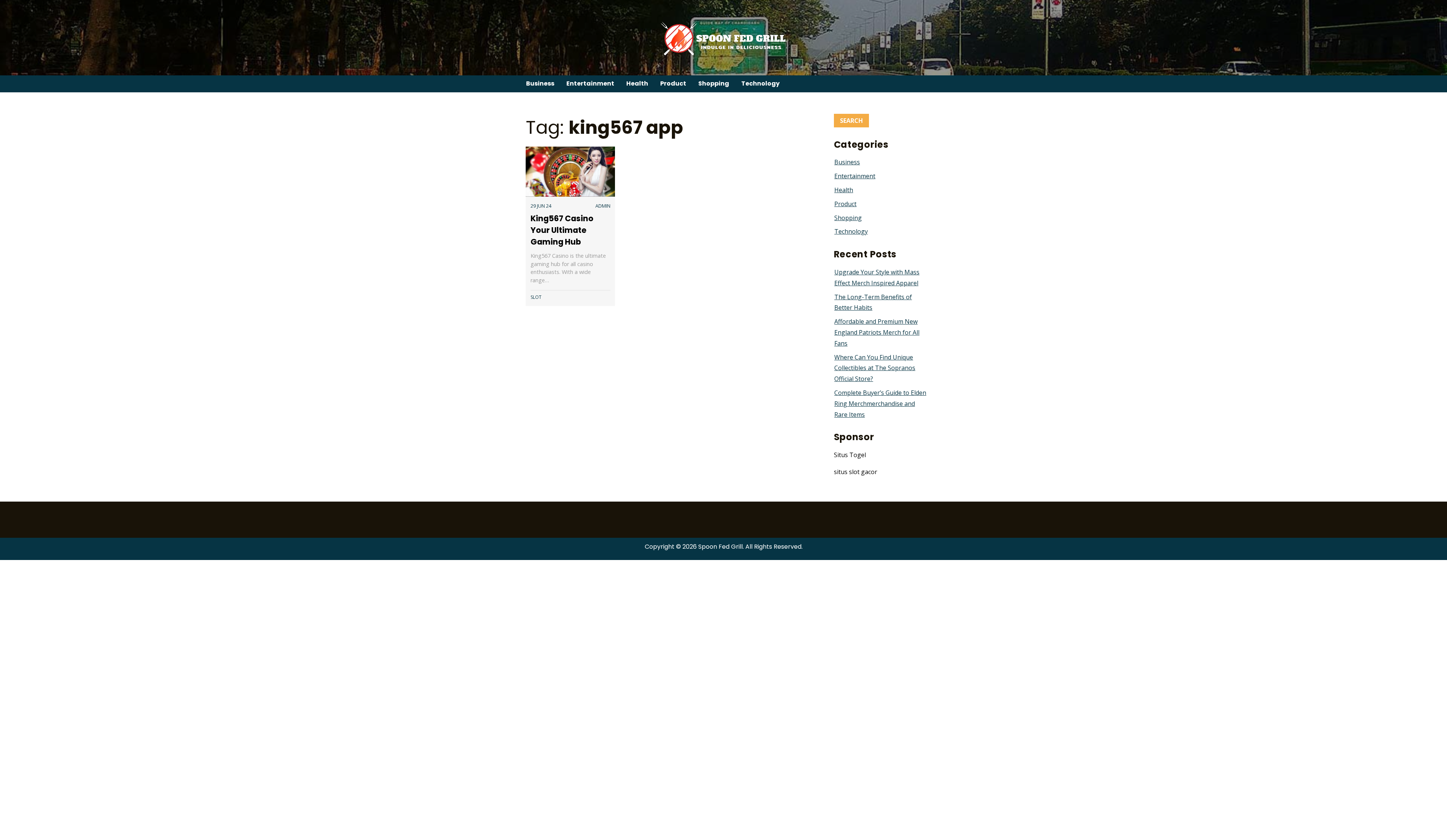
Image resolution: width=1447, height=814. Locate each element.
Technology (760, 83)
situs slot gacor (855, 472)
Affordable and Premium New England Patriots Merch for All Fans (876, 332)
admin (602, 205)
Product (673, 83)
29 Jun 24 (541, 205)
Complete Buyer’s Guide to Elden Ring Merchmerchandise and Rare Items (880, 404)
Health (637, 83)
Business (540, 83)
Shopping (713, 83)
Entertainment (590, 83)
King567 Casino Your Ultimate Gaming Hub (562, 230)
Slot (536, 297)
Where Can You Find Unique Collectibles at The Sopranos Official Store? (874, 368)
